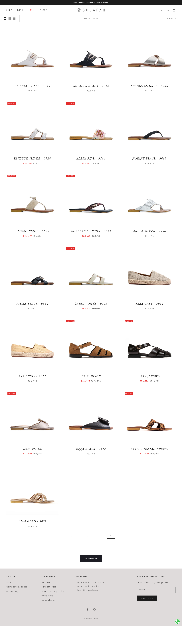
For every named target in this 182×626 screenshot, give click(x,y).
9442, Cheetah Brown (149, 449)
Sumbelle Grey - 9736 (149, 86)
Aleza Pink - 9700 (91, 158)
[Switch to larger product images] (5, 18)
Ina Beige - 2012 (32, 376)
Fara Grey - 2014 (149, 303)
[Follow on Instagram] (94, 609)
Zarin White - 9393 (91, 303)
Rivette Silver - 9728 (32, 158)
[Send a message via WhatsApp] (177, 621)
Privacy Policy (47, 595)
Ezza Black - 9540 (91, 449)
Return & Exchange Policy (52, 591)
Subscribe (147, 598)
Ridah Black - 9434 (32, 303)
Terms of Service (48, 586)
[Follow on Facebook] (87, 609)
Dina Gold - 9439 (32, 521)
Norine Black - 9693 (149, 158)
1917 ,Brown (149, 376)
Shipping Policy (48, 600)
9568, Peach (33, 449)
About (9, 582)
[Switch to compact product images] (14, 18)
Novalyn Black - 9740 (91, 86)
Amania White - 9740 (32, 86)
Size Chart (45, 582)
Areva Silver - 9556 (149, 231)
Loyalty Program (14, 591)
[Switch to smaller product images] (10, 18)
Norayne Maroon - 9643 (91, 231)
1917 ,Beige (91, 376)
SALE (32, 10)
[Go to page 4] (71, 536)
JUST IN (21, 10)
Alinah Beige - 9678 (32, 231)
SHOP (9, 10)
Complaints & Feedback (17, 586)
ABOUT (43, 10)
